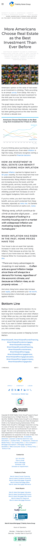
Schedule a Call (20, 464)
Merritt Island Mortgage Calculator (20, 492)
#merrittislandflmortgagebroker (20, 354)
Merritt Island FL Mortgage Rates (24, 58)
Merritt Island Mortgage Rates (20, 482)
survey (14, 92)
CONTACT (20, 385)
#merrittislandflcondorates (20, 345)
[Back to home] (20, 4)
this (3, 258)
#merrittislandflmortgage (20, 352)
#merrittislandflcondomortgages (19, 342)
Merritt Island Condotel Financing (20, 478)
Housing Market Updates (25, 55)
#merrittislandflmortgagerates (20, 362)
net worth (33, 292)
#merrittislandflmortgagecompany (20, 359)
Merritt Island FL (12, 56)
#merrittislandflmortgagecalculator (19, 357)
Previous (6, 367)
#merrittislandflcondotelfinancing (20, 347)
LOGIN (30, 385)
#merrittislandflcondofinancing (26, 340)
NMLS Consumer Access (17, 446)
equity (8, 292)
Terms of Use (6, 448)
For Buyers (8, 55)
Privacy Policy (31, 446)
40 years (5, 175)
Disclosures (26, 440)
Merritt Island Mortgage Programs (20, 480)
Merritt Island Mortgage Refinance (20, 484)
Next (35, 367)
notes (33, 206)
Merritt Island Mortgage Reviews (20, 500)
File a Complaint (31, 442)
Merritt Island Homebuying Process (20, 494)
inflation (31, 150)
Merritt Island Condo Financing (20, 476)
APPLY (10, 385)
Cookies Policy (16, 440)
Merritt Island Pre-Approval (20, 498)
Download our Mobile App (19, 394)
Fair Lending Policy (18, 442)
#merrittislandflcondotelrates (20, 349)
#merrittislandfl (7, 340)
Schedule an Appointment (20, 466)
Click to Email (20, 460)
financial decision (23, 155)
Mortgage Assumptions (9, 444)
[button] (3, 4)
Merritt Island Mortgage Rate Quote (20, 496)
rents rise (23, 203)
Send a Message (20, 462)
